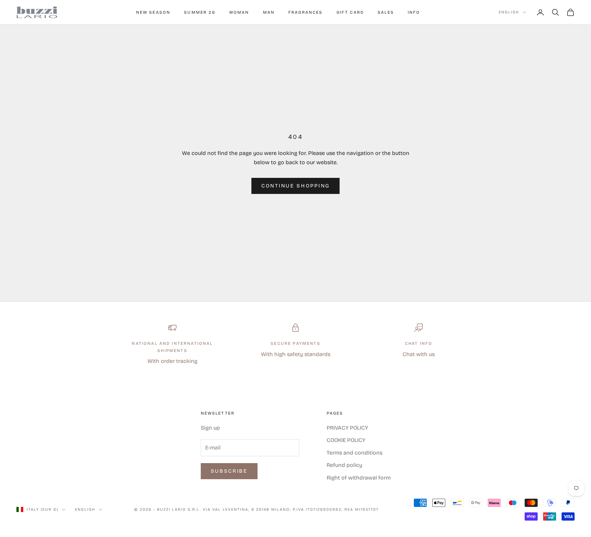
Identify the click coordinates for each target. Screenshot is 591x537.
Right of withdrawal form (359, 477)
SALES (386, 12)
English (509, 12)
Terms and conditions (354, 452)
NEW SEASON (153, 12)
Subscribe (229, 471)
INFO (414, 12)
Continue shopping (295, 186)
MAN (269, 12)
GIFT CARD (350, 12)
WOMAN (239, 12)
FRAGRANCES (305, 12)
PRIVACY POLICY (347, 427)
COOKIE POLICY (346, 440)
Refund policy (344, 465)
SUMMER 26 (199, 12)
